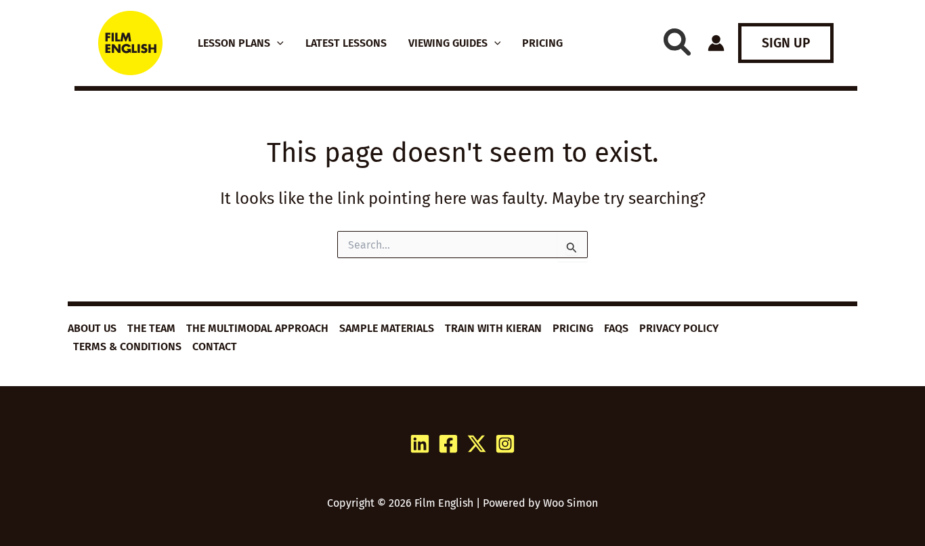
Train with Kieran (493, 328)
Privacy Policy (678, 328)
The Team (151, 328)
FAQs (616, 328)
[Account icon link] (716, 43)
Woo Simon (570, 503)
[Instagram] (505, 444)
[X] (477, 444)
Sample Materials (386, 328)
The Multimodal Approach (257, 328)
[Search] (677, 42)
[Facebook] (448, 444)
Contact (214, 346)
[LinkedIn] (420, 444)
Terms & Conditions (127, 346)
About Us (92, 328)
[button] (277, 43)
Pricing (573, 328)
